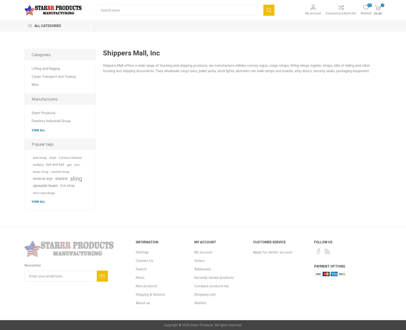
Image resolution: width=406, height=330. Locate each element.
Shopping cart (205, 294)
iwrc (77, 165)
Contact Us (144, 261)
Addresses (202, 269)
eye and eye (55, 165)
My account (313, 13)
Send (102, 276)
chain (52, 157)
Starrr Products (43, 113)
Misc (35, 84)
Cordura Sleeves (70, 157)
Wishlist (200, 303)
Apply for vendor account (272, 252)
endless (38, 165)
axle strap (40, 157)
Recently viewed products (214, 278)
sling (76, 178)
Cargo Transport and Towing (54, 76)
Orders (199, 261)
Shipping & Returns (150, 294)
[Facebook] (318, 251)
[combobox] (179, 10)
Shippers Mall (113, 65)
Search (268, 10)
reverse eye (43, 178)
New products (146, 286)
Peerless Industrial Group (51, 121)
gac (69, 165)
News (140, 278)
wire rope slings (44, 193)
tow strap (67, 186)
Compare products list (341, 13)
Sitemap (142, 252)
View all (38, 130)
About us (143, 303)
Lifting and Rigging (46, 68)
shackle (61, 178)
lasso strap (41, 172)
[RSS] (327, 251)
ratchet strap (60, 172)
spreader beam (45, 185)
